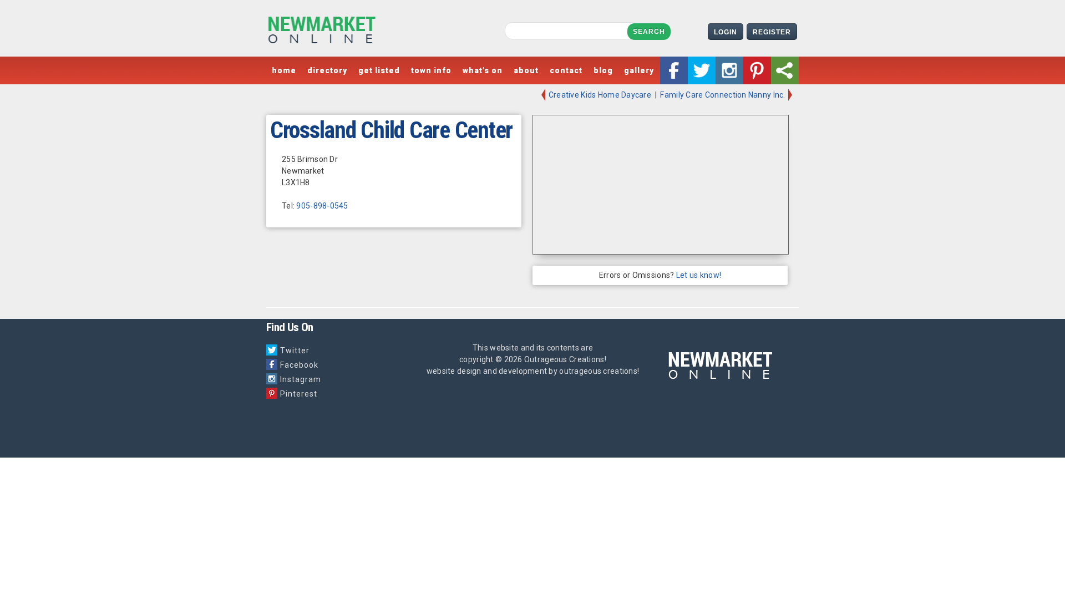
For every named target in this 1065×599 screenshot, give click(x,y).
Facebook (299, 365)
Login (725, 32)
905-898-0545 (322, 205)
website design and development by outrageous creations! (533, 371)
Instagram (300, 379)
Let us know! (698, 275)
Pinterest (298, 393)
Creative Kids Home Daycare (599, 94)
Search (649, 31)
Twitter (295, 350)
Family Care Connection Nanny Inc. (723, 94)
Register (772, 32)
